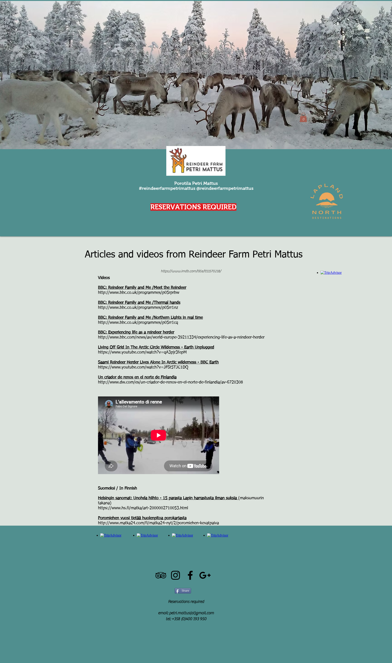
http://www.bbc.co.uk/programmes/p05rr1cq (138, 323)
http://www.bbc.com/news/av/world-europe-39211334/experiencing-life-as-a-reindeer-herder (181, 337)
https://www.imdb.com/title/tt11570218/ (191, 271)
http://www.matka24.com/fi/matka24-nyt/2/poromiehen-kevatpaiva (158, 523)
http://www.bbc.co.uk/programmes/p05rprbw (138, 293)
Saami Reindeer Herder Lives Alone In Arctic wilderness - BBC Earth (158, 362)
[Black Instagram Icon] (175, 575)
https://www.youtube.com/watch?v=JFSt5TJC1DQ (143, 367)
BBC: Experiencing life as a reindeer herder (136, 332)
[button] (303, 117)
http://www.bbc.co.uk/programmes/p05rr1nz (138, 308)
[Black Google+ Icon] (205, 575)
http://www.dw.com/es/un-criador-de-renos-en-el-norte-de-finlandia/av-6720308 (170, 382)
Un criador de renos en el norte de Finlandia (137, 377)
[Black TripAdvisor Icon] (161, 575)
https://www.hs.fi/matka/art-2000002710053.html (143, 508)
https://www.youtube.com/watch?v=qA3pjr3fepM (142, 352)
